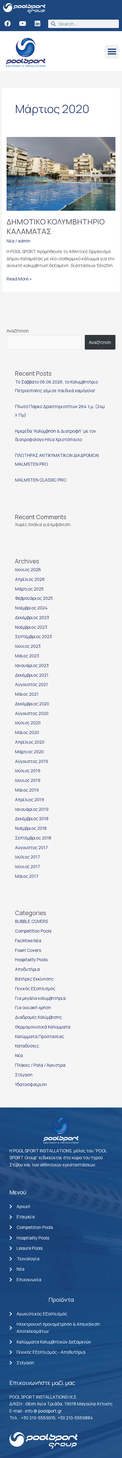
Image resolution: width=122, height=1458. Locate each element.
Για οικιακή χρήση (33, 1007)
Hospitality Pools (31, 959)
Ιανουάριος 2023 (32, 665)
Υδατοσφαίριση (31, 1084)
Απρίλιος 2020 (29, 742)
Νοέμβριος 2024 (31, 608)
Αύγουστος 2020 (31, 713)
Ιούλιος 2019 (27, 771)
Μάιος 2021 (26, 694)
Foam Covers (28, 950)
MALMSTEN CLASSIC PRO (40, 480)
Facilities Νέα (28, 940)
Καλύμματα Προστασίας (39, 1036)
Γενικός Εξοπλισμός (35, 988)
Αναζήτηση (18, 331)
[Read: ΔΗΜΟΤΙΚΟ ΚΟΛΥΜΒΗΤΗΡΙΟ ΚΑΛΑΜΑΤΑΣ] (61, 173)
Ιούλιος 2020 (28, 723)
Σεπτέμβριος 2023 (33, 636)
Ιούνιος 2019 (27, 780)
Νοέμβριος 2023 (31, 627)
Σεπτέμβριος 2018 (33, 838)
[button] (112, 52)
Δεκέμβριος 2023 (32, 617)
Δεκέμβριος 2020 (32, 704)
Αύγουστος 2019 (31, 761)
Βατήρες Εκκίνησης (34, 979)
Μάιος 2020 (27, 732)
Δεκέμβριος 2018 (31, 818)
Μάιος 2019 (27, 790)
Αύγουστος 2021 (31, 684)
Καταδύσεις (27, 1046)
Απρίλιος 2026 (30, 579)
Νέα (10, 241)
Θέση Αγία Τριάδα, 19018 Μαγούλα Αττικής (69, 1404)
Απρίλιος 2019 (29, 799)
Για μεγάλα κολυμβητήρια (40, 998)
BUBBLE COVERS (31, 921)
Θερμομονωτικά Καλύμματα (42, 1027)
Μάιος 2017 (26, 876)
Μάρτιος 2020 (29, 752)
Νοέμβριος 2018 (31, 828)
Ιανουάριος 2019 (31, 809)
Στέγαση (24, 1075)
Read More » (19, 278)
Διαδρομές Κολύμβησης (38, 1017)
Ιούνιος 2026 (28, 569)
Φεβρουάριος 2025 (34, 598)
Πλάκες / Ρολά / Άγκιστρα (40, 1065)
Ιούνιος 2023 (28, 646)
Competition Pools (33, 931)
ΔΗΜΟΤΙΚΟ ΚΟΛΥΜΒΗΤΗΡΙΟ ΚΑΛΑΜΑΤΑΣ (56, 226)
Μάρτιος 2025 (29, 589)
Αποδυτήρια (27, 969)
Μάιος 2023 (27, 656)
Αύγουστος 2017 (31, 847)
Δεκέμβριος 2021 (31, 675)
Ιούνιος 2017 (27, 866)
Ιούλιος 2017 (27, 857)
